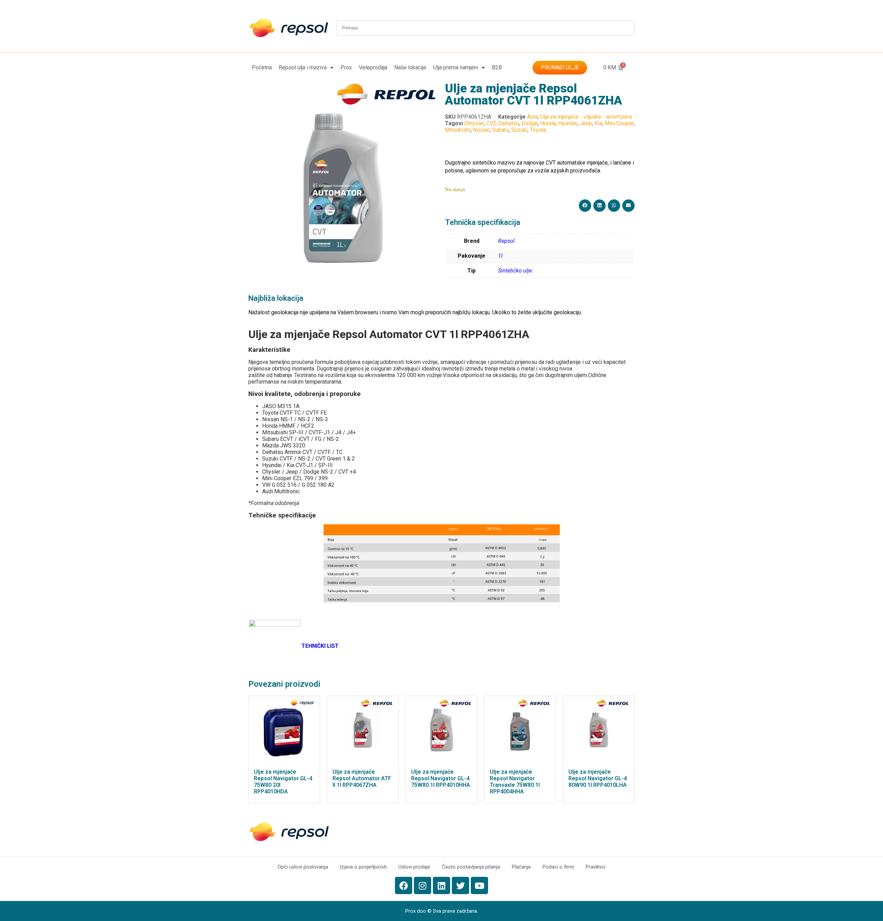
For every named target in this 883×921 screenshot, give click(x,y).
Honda (548, 123)
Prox (346, 67)
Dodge (530, 123)
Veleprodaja (373, 67)
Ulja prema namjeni (455, 67)
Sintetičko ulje (515, 270)
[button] (585, 205)
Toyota (538, 130)
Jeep (586, 123)
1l (500, 255)
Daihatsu (508, 123)
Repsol (506, 241)
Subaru (500, 130)
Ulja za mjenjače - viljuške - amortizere (586, 116)
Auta (532, 116)
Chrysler (474, 123)
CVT (491, 123)
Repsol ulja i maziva (303, 67)
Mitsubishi (457, 130)
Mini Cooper (619, 123)
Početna (262, 67)
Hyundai (567, 123)
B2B (497, 67)
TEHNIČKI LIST (320, 646)
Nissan (481, 130)
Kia (598, 123)
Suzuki (519, 130)
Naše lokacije (410, 67)
